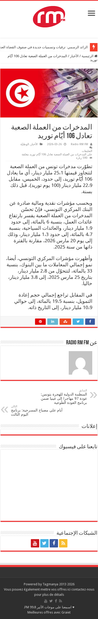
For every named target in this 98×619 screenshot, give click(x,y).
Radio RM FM (79, 144)
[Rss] (63, 543)
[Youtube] (35, 543)
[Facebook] (54, 543)
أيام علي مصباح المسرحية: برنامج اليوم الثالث (36, 410)
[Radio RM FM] (49, 15)
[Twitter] (44, 543)
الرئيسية (88, 56)
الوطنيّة (24, 144)
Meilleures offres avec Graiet (49, 612)
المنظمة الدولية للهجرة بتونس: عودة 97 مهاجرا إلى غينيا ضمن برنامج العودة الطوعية (64, 397)
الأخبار (74, 56)
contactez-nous (82, 589)
